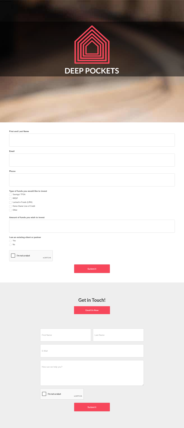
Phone (12, 171)
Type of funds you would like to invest (28, 191)
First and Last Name (19, 131)
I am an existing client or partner (25, 237)
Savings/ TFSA (18, 194)
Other (14, 210)
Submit (92, 268)
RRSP (15, 198)
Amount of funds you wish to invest (27, 217)
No (13, 244)
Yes (14, 241)
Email (12, 151)
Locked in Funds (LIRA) (22, 202)
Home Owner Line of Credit (23, 206)
